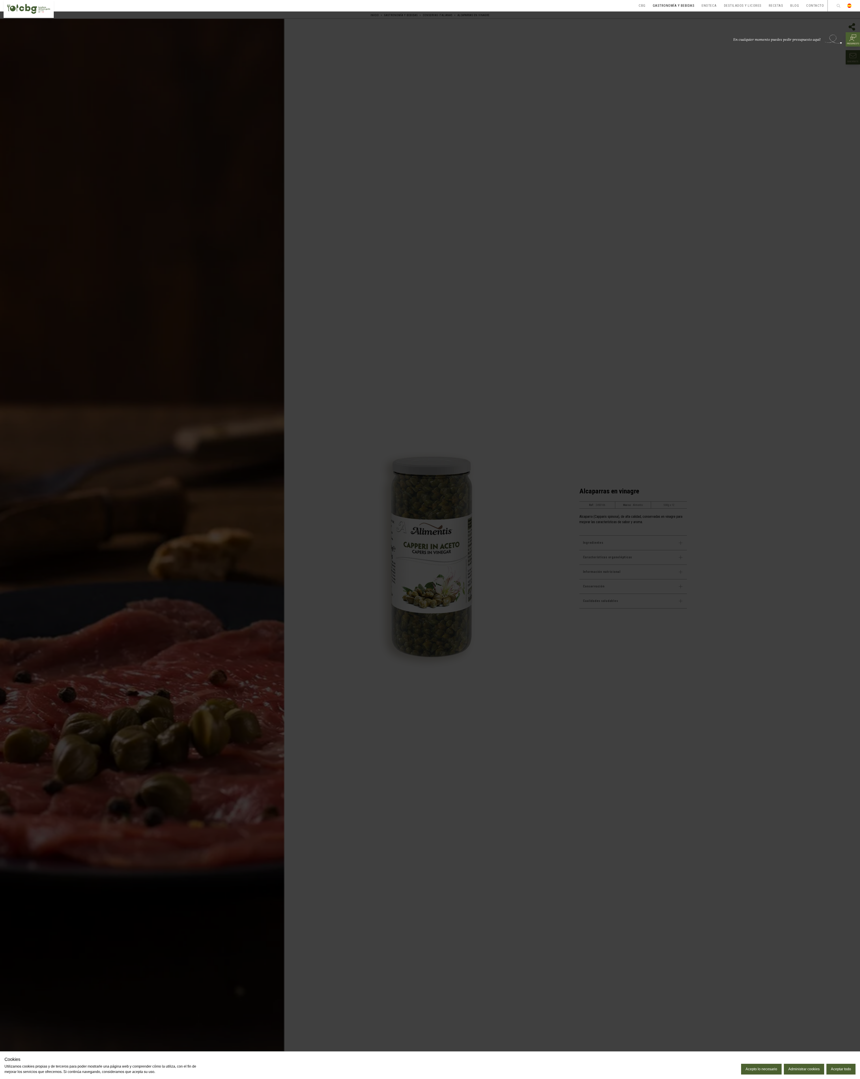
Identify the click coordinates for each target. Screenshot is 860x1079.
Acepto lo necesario (761, 1069)
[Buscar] (838, 5)
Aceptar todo (841, 1069)
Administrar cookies (804, 1069)
